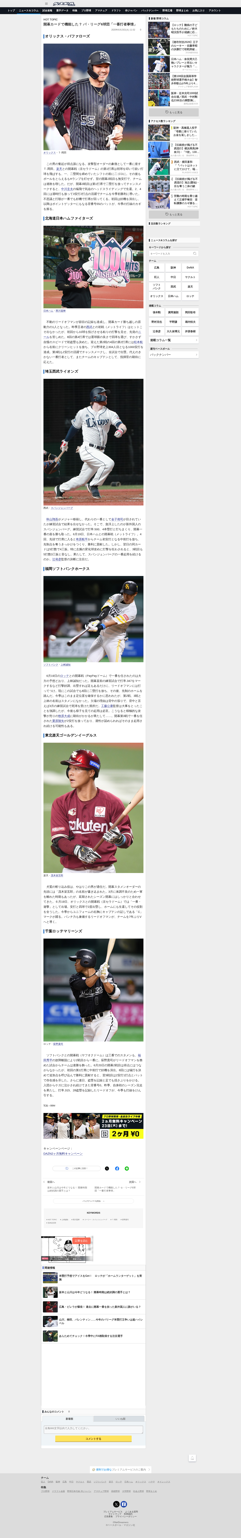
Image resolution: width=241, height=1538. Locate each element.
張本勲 (157, 312)
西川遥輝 (61, 310)
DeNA (190, 267)
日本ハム (48, 310)
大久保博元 (173, 331)
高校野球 (115, 1491)
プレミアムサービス (112, 1512)
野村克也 (156, 321)
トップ (11, 10)
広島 (156, 267)
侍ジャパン (131, 10)
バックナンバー (150, 10)
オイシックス (163, 1481)
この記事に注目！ (80, 1168)
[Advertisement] (93, 1374)
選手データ (62, 10)
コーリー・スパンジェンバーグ (95, 1219)
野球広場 (167, 10)
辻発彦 (56, 559)
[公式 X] (116, 1504)
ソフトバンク (50, 664)
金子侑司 (117, 519)
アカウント (215, 10)
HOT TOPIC (52, 1219)
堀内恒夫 (190, 321)
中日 (173, 277)
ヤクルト (190, 277)
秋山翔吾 (52, 519)
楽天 (59, 168)
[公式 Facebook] (123, 1504)
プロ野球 (86, 10)
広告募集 (108, 1516)
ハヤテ (152, 1481)
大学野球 (126, 1491)
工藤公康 (107, 706)
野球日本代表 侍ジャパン (79, 1491)
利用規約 (128, 1514)
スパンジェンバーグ (62, 508)
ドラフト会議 (58, 1491)
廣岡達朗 (173, 312)
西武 (89, 327)
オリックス (49, 152)
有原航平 (82, 539)
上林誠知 (65, 664)
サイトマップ (115, 1514)
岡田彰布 (190, 312)
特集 (74, 10)
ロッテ (64, 675)
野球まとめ (182, 10)
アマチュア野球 (101, 1491)
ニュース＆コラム (29, 10)
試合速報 (47, 10)
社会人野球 (138, 1491)
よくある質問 (131, 1512)
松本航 (138, 342)
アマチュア (101, 10)
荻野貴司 (58, 1044)
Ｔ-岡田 (114, 1219)
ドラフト (116, 10)
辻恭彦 (157, 331)
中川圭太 (67, 189)
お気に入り (198, 10)
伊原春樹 (190, 331)
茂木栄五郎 (57, 875)
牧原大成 (64, 716)
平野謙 (173, 321)
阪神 (173, 267)
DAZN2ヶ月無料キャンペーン (63, 1153)
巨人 (156, 277)
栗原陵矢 (58, 721)
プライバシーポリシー (126, 1516)
